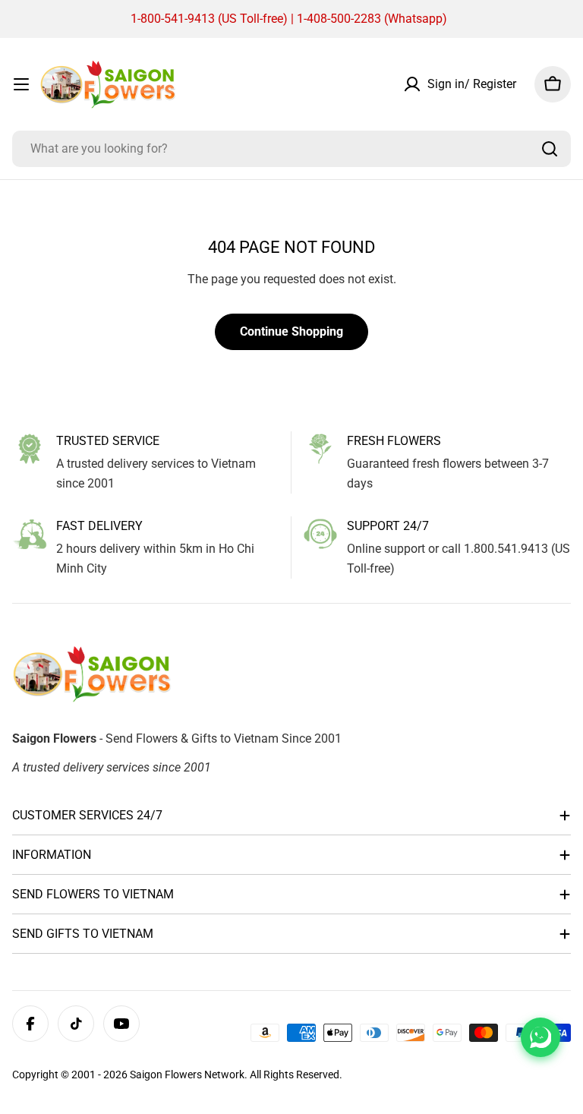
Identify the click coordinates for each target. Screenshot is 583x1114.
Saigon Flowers (166, 1074)
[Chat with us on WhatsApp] (540, 1037)
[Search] (549, 149)
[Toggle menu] (21, 84)
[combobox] (291, 149)
